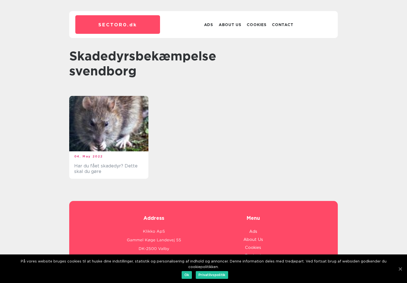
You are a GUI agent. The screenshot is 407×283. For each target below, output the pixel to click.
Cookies (256, 24)
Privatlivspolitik (212, 275)
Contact (282, 24)
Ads (208, 24)
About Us (230, 24)
